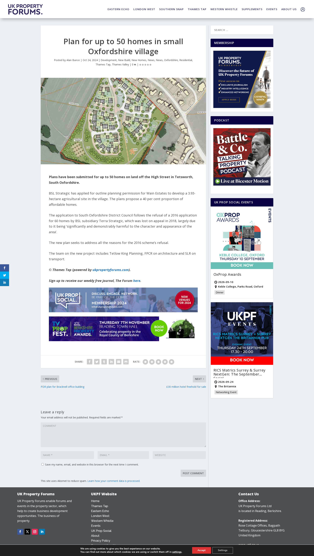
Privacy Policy (100, 540)
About (95, 535)
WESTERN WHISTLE (224, 9)
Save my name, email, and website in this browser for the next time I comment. (92, 464)
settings (177, 552)
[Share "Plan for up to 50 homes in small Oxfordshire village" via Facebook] (89, 361)
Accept (202, 550)
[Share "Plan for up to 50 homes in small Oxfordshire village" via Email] (118, 361)
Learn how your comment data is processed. (113, 481)
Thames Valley (120, 64)
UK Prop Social (101, 531)
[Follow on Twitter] (27, 532)
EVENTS (271, 9)
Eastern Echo (100, 511)
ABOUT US (289, 9)
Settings (223, 550)
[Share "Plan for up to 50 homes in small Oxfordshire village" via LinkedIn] (111, 361)
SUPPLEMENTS (252, 9)
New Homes (139, 60)
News (151, 60)
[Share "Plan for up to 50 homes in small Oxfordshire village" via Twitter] (96, 361)
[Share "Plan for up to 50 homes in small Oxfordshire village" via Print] (126, 361)
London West (100, 516)
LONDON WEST (144, 9)
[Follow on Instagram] (35, 532)
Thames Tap (103, 64)
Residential (185, 60)
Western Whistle (102, 521)
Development (109, 60)
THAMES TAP (197, 9)
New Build (124, 60)
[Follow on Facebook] (20, 532)
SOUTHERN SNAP (171, 9)
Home (95, 501)
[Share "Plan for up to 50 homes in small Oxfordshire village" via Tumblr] (104, 361)
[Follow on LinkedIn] (42, 532)
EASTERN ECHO (118, 9)
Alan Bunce (73, 60)
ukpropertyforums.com (110, 270)
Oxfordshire (171, 60)
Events (95, 525)
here (136, 280)
